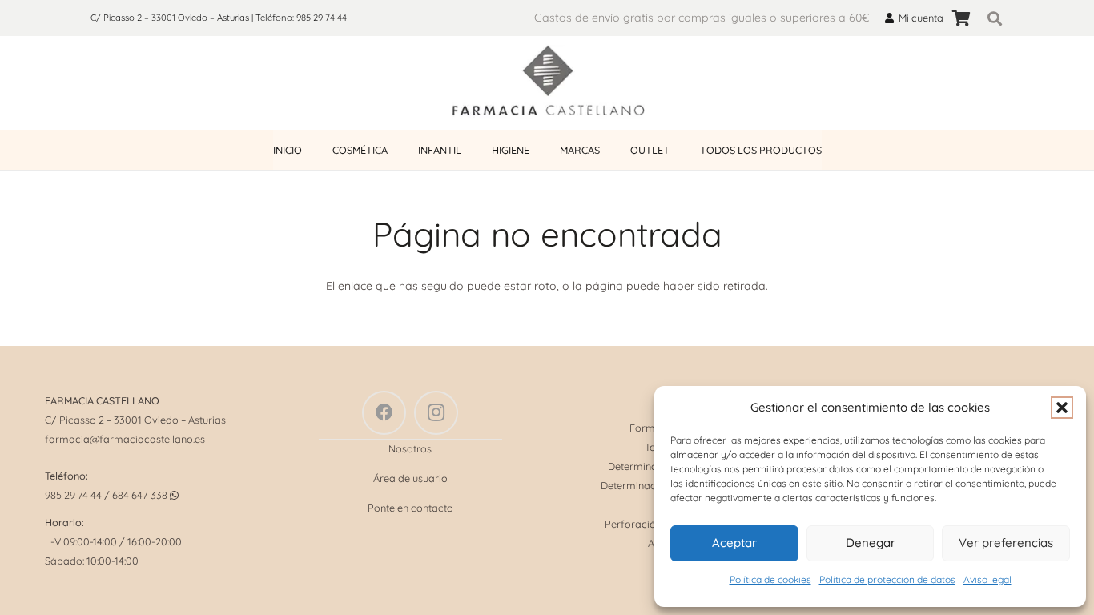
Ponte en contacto (410, 507)
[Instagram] (436, 413)
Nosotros (410, 448)
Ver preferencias (1006, 542)
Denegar (870, 542)
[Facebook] (384, 413)
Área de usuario (410, 478)
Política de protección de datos (887, 579)
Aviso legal (987, 579)
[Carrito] (961, 18)
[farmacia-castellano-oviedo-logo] (547, 83)
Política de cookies (770, 579)
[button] (1062, 408)
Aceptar (734, 542)
